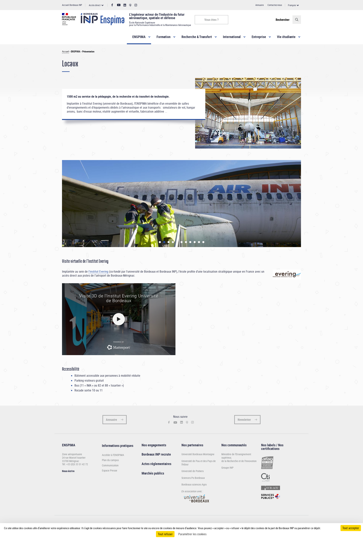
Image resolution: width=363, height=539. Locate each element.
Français (292, 5)
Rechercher (282, 20)
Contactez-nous (275, 4)
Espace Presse (109, 470)
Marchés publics (153, 473)
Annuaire (259, 4)
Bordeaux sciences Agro (194, 484)
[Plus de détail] (329, 528)
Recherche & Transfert (197, 36)
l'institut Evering (98, 271)
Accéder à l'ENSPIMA (113, 455)
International (232, 36)
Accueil (65, 51)
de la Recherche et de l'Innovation (239, 461)
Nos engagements (154, 445)
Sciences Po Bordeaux (193, 478)
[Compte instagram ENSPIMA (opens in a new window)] (135, 5)
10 (199, 242)
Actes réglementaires (156, 463)
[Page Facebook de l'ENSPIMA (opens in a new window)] (112, 5)
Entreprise (259, 36)
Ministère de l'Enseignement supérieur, (236, 455)
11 (203, 242)
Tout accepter (350, 528)
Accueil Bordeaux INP (72, 5)
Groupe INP (227, 467)
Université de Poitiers (193, 471)
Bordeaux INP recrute (156, 454)
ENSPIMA (139, 36)
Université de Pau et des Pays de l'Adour (199, 462)
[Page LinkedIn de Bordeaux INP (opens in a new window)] (124, 5)
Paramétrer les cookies (192, 534)
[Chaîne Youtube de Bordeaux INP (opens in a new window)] (119, 5)
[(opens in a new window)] (197, 504)
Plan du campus (110, 460)
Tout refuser (165, 534)
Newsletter (244, 420)
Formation (164, 36)
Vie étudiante (286, 36)
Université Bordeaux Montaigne (198, 454)
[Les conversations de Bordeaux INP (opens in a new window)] (130, 5)
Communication (110, 465)
